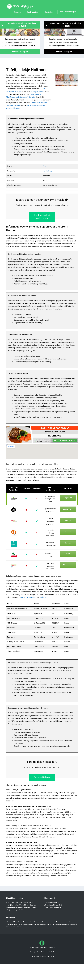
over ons (19, 927)
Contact (51, 952)
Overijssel (46, 166)
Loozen (23, 597)
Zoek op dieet (32, 12)
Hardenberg (47, 171)
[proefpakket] (42, 442)
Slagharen (42, 597)
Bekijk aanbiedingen (68, 11)
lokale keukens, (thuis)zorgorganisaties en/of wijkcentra (23, 96)
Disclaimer (44, 952)
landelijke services (37, 91)
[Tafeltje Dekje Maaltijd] (20, 6)
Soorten (17, 12)
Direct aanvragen (20, 51)
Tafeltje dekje (33, 947)
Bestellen (49, 12)
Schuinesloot (31, 597)
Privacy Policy (34, 952)
